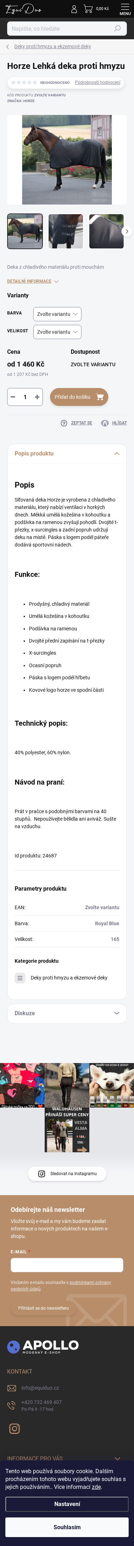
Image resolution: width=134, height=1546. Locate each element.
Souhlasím (67, 1527)
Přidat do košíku (72, 397)
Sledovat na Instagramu (73, 1173)
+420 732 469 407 (41, 1405)
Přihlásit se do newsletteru (43, 1308)
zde (96, 1487)
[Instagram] (13, 1427)
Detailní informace (29, 281)
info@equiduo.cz (40, 1388)
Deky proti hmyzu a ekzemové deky (69, 978)
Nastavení (67, 1504)
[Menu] (125, 9)
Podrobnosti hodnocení (97, 82)
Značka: (21, 101)
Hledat (117, 28)
